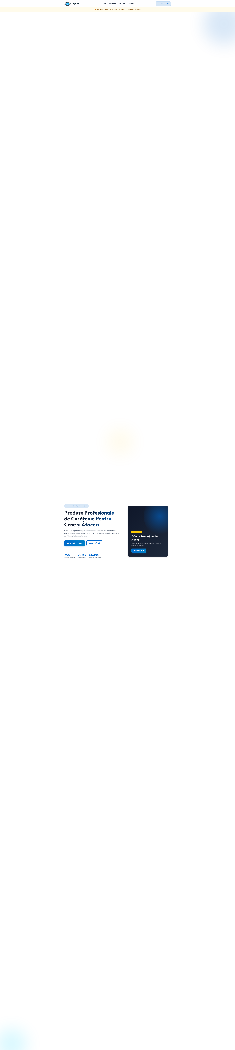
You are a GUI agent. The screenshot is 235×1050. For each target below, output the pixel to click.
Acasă (104, 4)
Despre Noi (112, 4)
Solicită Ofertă (94, 543)
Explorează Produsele (74, 543)
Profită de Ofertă (138, 550)
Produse (122, 4)
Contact (131, 4)
